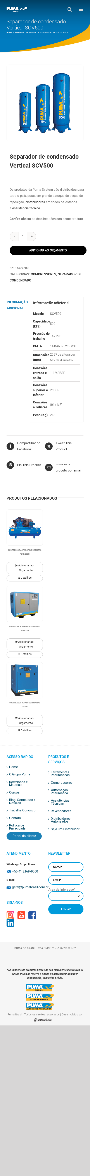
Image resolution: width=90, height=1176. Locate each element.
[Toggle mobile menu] (77, 9)
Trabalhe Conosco (22, 810)
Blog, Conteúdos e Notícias (22, 801)
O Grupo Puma (19, 774)
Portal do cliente (24, 836)
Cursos (14, 792)
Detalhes (26, 577)
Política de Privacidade (17, 827)
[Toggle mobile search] (66, 9)
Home (13, 767)
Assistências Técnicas (60, 802)
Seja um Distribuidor (65, 829)
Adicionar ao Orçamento (48, 250)
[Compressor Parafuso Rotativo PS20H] (25, 680)
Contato (15, 818)
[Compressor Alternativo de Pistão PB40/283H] (25, 527)
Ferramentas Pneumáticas (60, 774)
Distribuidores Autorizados (61, 820)
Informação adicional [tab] (17, 305)
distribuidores (35, 202)
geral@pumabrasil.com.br (27, 887)
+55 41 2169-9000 (25, 871)
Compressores (43, 274)
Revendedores (61, 811)
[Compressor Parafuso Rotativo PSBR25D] (25, 604)
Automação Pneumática (59, 792)
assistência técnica (26, 208)
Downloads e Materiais (18, 784)
